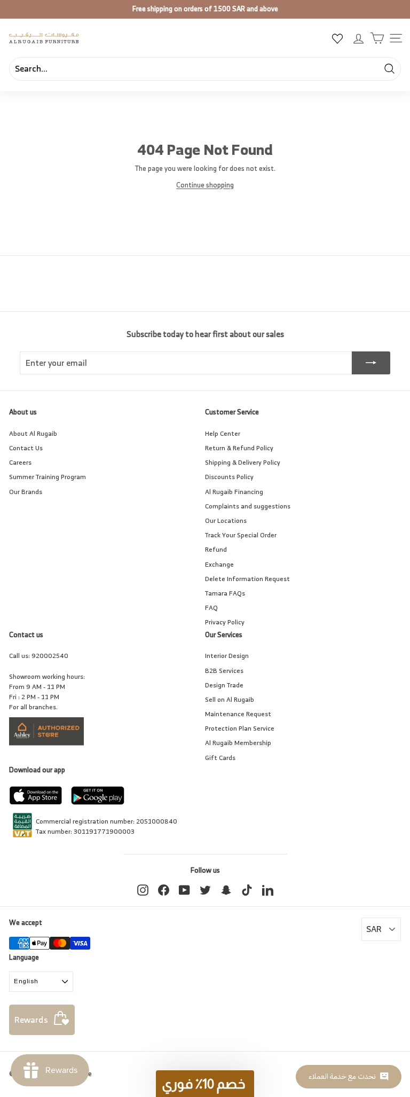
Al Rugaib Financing (234, 491)
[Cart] (377, 38)
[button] (205, 1083)
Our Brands (25, 491)
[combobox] (205, 69)
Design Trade (224, 685)
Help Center (222, 433)
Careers (20, 462)
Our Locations (226, 520)
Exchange (219, 564)
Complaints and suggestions (247, 506)
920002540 (49, 655)
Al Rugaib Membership (238, 742)
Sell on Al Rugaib (229, 699)
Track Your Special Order (241, 534)
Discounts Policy (229, 476)
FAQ (211, 607)
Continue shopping (205, 185)
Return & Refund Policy (239, 447)
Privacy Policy (225, 622)
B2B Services (224, 670)
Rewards (31, 1019)
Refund (216, 549)
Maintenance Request (238, 713)
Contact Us (26, 447)
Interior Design (227, 655)
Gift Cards (220, 757)
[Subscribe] (371, 363)
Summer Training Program (47, 476)
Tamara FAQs (225, 593)
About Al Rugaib (33, 433)
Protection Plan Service (239, 728)
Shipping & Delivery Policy (242, 462)
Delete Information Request (247, 578)
